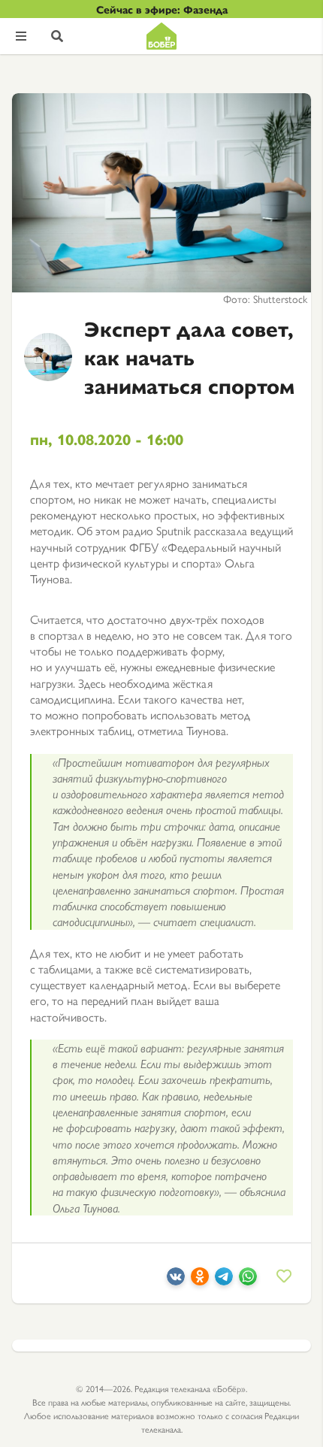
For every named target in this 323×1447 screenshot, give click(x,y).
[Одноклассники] (200, 1280)
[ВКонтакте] (176, 1280)
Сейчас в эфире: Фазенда (162, 9)
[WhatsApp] (248, 1280)
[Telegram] (224, 1280)
